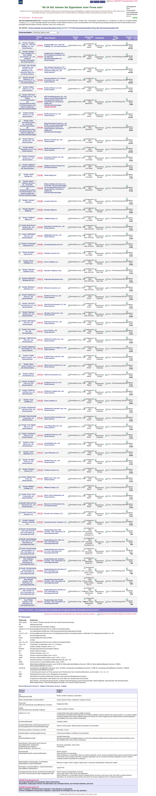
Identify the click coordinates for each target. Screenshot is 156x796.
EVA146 (40, 401)
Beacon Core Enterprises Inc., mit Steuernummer (54, 505)
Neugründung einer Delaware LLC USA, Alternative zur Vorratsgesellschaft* (54, 551)
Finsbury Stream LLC (51, 470)
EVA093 (40, 236)
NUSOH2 (40, 542)
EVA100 (40, 128)
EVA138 (40, 357)
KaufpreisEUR (129, 38)
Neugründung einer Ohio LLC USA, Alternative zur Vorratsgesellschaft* (54, 541)
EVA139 (40, 435)
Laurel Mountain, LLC (51, 453)
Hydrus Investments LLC (53, 375)
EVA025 (40, 57)
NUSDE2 (40, 551)
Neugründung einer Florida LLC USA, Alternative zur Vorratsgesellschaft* (55, 591)
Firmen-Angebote (34, 28)
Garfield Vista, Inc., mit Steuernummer (52, 461)
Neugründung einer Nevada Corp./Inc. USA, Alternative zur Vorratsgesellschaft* (54, 581)
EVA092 (40, 244)
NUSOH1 (40, 531)
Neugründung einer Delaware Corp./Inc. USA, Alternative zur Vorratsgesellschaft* (54, 560)
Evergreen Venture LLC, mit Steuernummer (53, 158)
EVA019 (40, 45)
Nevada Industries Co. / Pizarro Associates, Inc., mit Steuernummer (55, 80)
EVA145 (40, 383)
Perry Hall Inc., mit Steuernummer (50, 331)
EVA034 (40, 115)
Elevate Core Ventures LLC (53, 513)
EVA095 (40, 218)
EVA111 (40, 270)
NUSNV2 (40, 571)
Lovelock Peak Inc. (50, 201)
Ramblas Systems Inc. (52, 253)
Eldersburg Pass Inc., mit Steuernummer (53, 322)
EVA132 (40, 305)
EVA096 (40, 210)
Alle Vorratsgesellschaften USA (84, 28)
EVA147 (40, 453)
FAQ (91, 2)
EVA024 (40, 70)
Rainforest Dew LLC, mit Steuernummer (52, 296)
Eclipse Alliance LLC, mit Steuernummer (52, 89)
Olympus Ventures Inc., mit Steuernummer (53, 314)
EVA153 (40, 479)
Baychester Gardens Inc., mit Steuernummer (54, 227)
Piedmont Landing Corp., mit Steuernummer (54, 392)
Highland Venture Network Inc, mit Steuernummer (54, 166)
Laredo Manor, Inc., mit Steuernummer (52, 444)
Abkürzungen (38, 18)
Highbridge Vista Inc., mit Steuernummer (52, 236)
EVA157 (40, 505)
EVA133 (40, 331)
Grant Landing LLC (50, 401)
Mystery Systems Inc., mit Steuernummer (53, 140)
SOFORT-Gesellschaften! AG (29, 780)
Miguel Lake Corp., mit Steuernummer (52, 479)
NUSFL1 (40, 602)
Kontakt (102, 2)
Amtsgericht (89, 37)
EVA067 (40, 167)
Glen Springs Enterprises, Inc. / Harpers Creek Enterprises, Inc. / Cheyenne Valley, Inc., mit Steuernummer (55, 69)
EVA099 (40, 188)
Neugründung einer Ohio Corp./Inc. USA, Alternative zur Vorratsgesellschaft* (54, 531)
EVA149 (40, 444)
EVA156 (40, 496)
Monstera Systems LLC (52, 288)
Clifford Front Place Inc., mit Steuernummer (53, 340)
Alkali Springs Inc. (50, 175)
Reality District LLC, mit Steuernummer (52, 114)
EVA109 (40, 288)
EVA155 (40, 522)
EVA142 (40, 409)
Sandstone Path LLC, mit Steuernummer (52, 435)
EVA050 (40, 89)
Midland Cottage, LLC (51, 487)
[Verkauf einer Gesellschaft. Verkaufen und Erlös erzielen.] (117, 614)
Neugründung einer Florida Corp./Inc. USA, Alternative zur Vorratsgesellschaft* (54, 601)
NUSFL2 (40, 591)
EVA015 (40, 140)
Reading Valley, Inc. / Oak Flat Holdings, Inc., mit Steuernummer (55, 45)
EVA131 (40, 297)
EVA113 (40, 253)
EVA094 (40, 227)
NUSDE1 (40, 561)
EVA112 (40, 262)
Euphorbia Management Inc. (53, 279)
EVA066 (40, 158)
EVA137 (40, 340)
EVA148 (40, 392)
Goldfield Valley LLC (51, 218)
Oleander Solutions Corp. (53, 270)
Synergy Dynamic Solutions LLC (55, 522)
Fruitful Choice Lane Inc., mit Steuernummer (54, 357)
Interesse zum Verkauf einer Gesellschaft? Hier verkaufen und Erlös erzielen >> (70, 614)
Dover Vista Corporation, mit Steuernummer (54, 496)
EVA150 (40, 470)
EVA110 (40, 279)
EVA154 (40, 513)
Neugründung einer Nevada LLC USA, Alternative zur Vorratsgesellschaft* (55, 571)
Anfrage (96, 2)
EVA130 (40, 314)
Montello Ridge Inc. (50, 210)
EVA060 (40, 175)
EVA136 (40, 366)
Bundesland (100, 38)
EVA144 (40, 375)
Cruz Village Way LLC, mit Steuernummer (53, 426)
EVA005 (40, 80)
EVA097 (40, 102)
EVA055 (40, 149)
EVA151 (40, 487)
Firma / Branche (49, 38)
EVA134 (40, 323)
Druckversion (25, 18)
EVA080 (40, 201)
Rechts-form (75, 38)
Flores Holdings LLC (51, 262)
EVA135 (40, 349)
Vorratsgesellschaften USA (50, 28)
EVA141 (40, 418)
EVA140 (40, 427)
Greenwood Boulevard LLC (53, 244)
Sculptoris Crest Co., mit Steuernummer (52, 383)
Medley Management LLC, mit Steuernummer (54, 149)
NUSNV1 (40, 581)
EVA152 (40, 461)
